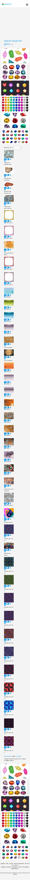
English (4, 867)
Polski (19, 867)
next (17, 756)
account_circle (5, 161)
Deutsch (9, 867)
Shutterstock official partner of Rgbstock (9, 872)
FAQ (7, 863)
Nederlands (14, 868)
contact (11, 863)
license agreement (19, 863)
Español (15, 867)
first (5, 756)
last (20, 756)
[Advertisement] (15, 23)
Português (25, 867)
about (16, 865)
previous (9, 756)
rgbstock (8, 4)
